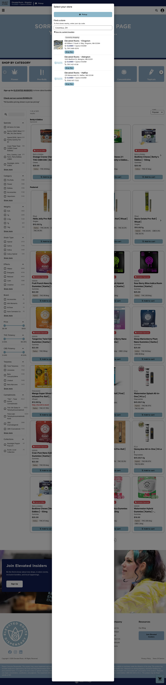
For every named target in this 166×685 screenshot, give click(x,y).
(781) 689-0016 (73, 48)
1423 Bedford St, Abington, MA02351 (79, 59)
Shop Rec (69, 52)
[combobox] (81, 27)
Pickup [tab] (84, 14)
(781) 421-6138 (72, 64)
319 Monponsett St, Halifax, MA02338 (79, 75)
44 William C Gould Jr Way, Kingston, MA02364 (82, 43)
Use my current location (65, 32)
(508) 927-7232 (73, 80)
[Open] (110, 28)
